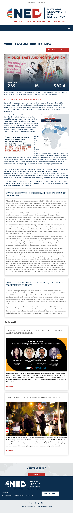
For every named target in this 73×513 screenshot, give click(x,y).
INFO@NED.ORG (18, 495)
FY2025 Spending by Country (13, 99)
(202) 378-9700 (7, 495)
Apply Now (36, 475)
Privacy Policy (30, 495)
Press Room (31, 2)
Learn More (9, 386)
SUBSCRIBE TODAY (49, 493)
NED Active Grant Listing (32, 99)
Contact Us (41, 2)
